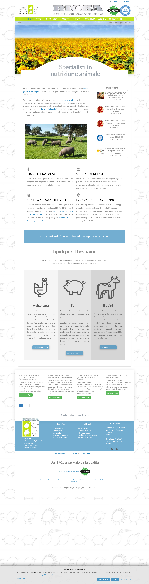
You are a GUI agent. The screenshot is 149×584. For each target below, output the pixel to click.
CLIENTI (117, 2)
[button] (126, 2)
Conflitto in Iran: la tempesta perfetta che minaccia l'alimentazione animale (29, 377)
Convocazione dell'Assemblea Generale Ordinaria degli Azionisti (60, 376)
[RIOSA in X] (107, 448)
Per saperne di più (25, 395)
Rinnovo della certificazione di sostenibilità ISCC (116, 376)
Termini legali (21, 578)
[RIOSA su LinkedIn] (112, 448)
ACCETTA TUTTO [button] (104, 579)
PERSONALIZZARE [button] (126, 579)
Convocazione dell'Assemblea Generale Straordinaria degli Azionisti (87, 377)
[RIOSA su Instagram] (117, 448)
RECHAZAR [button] (115, 579)
